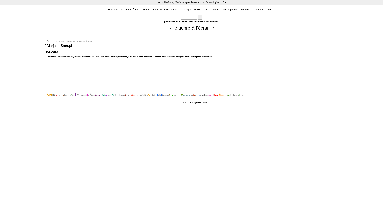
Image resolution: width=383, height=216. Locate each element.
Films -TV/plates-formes (165, 9)
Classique (186, 9)
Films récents (133, 9)
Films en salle (115, 9)
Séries (146, 9)
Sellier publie (230, 9)
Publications (201, 9)
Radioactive (51, 52)
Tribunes (215, 9)
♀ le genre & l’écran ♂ (191, 28)
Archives (244, 9)
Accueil (50, 41)
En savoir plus (212, 2)
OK (224, 2)
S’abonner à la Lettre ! (263, 9)
